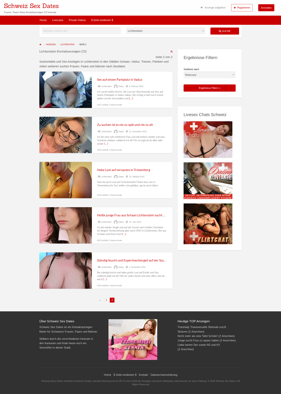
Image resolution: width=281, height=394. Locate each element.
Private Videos (77, 20)
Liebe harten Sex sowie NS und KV (199, 344)
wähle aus (161, 4)
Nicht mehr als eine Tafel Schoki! (198, 336)
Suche (225, 31)
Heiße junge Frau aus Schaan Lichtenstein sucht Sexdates (136, 215)
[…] (131, 98)
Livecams (57, 20)
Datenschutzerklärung (164, 374)
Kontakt (143, 374)
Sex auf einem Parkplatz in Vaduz (119, 79)
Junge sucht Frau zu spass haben (198, 340)
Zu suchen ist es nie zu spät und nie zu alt (125, 124)
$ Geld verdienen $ (102, 20)
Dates (121, 86)
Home (43, 20)
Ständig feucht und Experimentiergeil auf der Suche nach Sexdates (142, 260)
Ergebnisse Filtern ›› (209, 88)
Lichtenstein (106, 86)
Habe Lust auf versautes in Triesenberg (123, 170)
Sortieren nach (191, 69)
